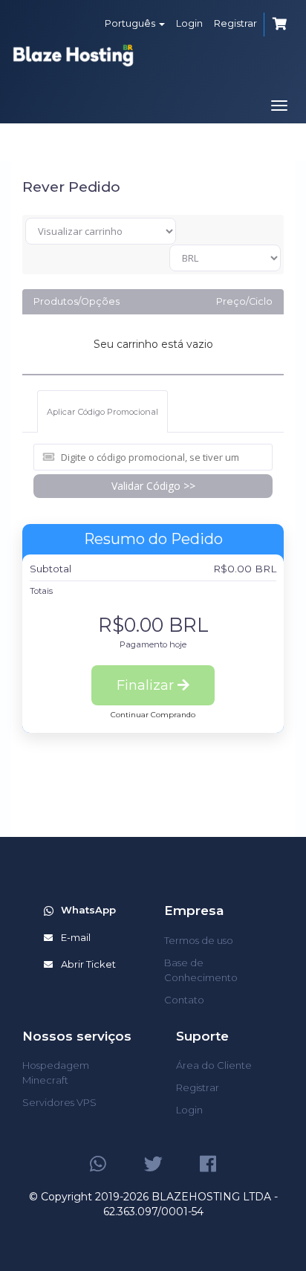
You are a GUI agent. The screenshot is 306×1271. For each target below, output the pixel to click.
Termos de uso (198, 940)
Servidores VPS (59, 1102)
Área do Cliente (214, 1065)
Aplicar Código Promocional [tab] (102, 412)
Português (131, 23)
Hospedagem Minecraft (55, 1072)
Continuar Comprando (153, 714)
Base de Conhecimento (201, 970)
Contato (184, 1000)
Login (189, 23)
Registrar (235, 23)
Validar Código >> (153, 486)
